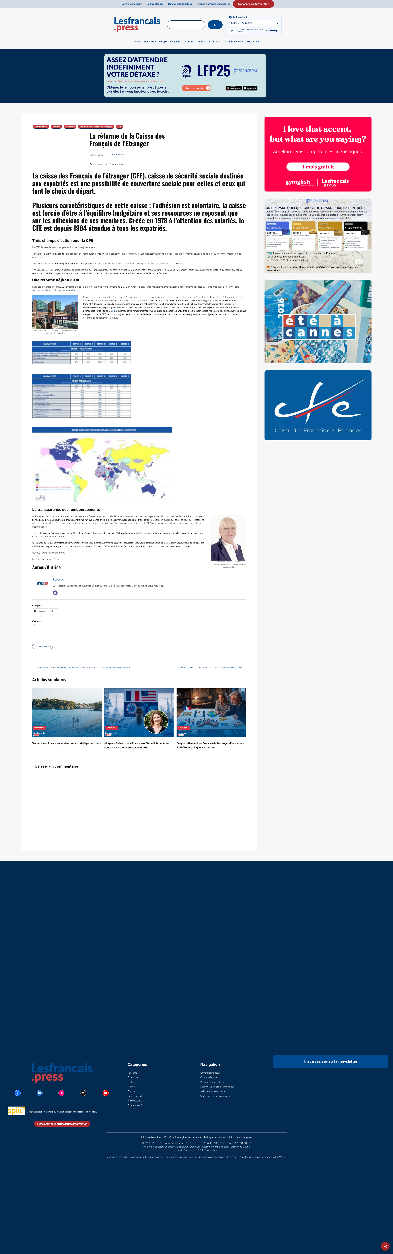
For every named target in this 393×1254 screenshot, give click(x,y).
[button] (385, 1246)
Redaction (121, 154)
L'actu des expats (42, 646)
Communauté (41, 126)
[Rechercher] (215, 24)
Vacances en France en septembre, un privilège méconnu (66, 743)
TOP (119, 126)
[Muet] (266, 30)
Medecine (70, 126)
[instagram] (61, 1093)
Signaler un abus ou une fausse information (62, 1123)
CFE (113, 310)
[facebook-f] (18, 1093)
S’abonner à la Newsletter (253, 4)
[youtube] (106, 1093)
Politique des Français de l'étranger (96, 126)
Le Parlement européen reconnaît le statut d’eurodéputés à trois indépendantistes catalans (83, 667)
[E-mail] (55, 592)
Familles (56, 126)
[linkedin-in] (40, 1093)
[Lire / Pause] (232, 31)
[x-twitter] (83, 1093)
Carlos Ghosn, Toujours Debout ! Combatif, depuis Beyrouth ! (210, 667)
